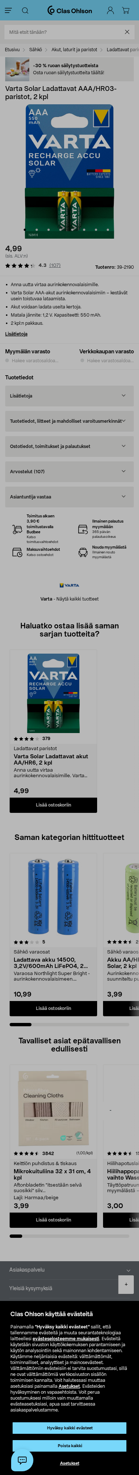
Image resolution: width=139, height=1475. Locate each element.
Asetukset (69, 1386)
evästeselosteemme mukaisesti (66, 1339)
